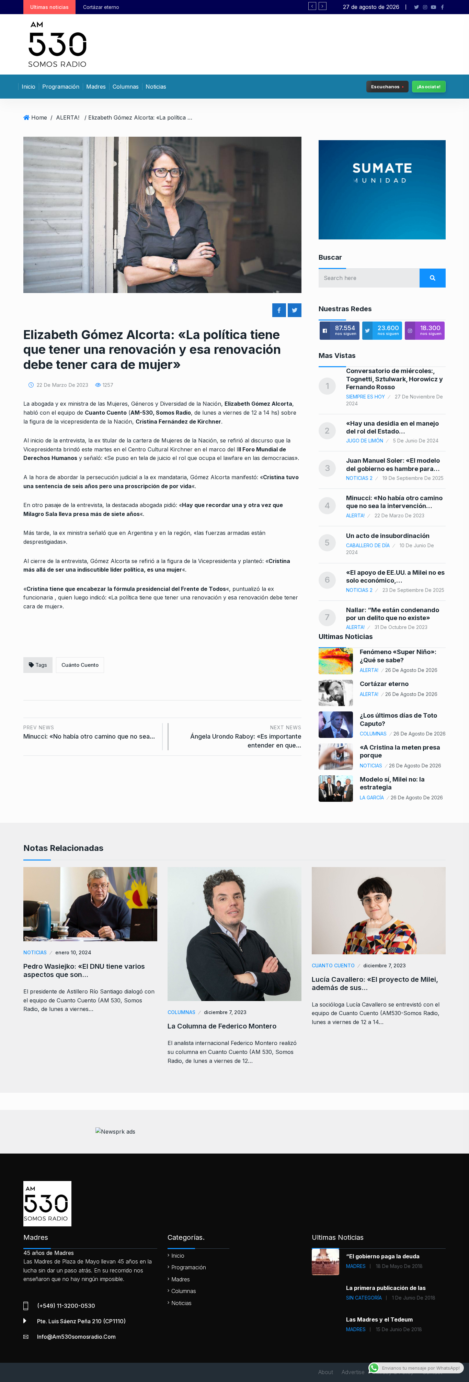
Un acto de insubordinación (388, 535)
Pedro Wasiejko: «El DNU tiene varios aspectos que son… (84, 970)
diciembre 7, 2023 (225, 1012)
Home (39, 117)
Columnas (126, 86)
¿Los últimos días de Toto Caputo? (180, 7)
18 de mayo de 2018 (399, 1266)
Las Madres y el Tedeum (379, 1319)
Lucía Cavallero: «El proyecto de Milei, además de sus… (375, 983)
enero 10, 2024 (73, 952)
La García (372, 797)
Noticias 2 (359, 478)
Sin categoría (364, 1298)
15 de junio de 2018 (399, 1329)
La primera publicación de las (386, 1287)
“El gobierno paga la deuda (383, 1256)
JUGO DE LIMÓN (364, 440)
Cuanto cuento (333, 965)
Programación (60, 86)
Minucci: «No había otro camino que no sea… (89, 732)
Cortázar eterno (384, 683)
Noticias (156, 86)
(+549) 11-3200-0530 (66, 1305)
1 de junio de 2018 (413, 1298)
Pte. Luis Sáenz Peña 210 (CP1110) (81, 1321)
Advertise (353, 1372)
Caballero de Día (368, 545)
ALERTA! (67, 117)
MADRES (356, 1266)
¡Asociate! (429, 86)
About (325, 1372)
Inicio (28, 86)
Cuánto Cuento (80, 665)
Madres (96, 86)
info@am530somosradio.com (76, 1336)
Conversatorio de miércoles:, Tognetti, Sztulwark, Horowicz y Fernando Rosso (394, 379)
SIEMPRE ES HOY (365, 397)
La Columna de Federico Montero (222, 1026)
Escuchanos (385, 86)
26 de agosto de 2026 (411, 670)
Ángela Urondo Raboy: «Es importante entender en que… (245, 736)
